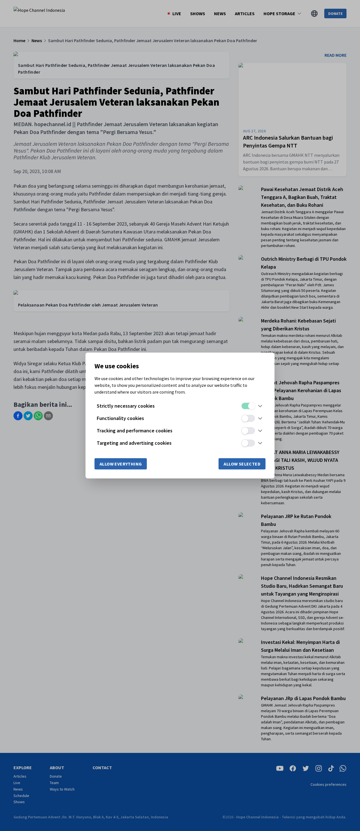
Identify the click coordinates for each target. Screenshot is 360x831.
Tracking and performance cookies (134, 430)
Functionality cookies (120, 418)
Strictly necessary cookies (126, 406)
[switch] (248, 406)
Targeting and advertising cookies (134, 443)
